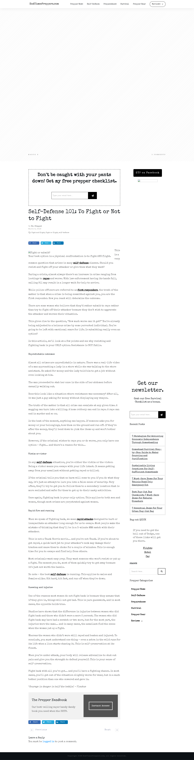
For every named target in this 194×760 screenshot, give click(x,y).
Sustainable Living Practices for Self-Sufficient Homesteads (145, 469)
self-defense (81, 263)
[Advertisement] (97, 33)
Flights (147, 548)
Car (148, 556)
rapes (46, 278)
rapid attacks (85, 519)
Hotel (147, 552)
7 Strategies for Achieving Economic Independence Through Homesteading (147, 439)
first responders (88, 290)
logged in (48, 741)
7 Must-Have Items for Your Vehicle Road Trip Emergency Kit (147, 482)
